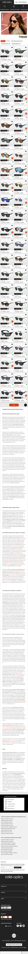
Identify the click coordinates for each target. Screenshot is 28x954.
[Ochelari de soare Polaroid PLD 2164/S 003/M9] (7, 214)
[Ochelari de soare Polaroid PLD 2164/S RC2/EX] (20, 229)
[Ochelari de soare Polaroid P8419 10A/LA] (20, 258)
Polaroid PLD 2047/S (10, 573)
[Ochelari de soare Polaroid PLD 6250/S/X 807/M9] (20, 392)
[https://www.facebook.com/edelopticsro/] (18, 926)
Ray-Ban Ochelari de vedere (7, 839)
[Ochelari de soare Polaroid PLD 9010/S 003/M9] (20, 65)
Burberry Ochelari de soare (7, 833)
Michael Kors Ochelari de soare (8, 828)
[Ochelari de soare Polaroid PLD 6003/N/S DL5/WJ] (7, 377)
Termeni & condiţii (6, 947)
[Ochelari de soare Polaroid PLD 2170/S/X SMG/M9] (20, 95)
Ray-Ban (10, 613)
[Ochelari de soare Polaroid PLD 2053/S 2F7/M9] (20, 333)
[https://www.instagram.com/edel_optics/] (21, 926)
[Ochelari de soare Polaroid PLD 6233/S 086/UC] (20, 273)
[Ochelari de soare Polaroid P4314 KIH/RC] (20, 288)
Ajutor (2, 898)
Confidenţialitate (14, 947)
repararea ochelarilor (16, 741)
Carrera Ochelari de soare (7, 823)
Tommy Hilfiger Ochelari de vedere (9, 852)
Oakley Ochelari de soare (6, 820)
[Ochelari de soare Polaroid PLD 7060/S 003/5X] (20, 169)
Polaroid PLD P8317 (19, 564)
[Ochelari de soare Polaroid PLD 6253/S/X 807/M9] (7, 229)
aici (4, 715)
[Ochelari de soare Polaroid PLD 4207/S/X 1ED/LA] (7, 318)
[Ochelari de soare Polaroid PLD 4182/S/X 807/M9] (7, 110)
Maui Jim (20, 625)
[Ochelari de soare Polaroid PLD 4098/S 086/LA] (7, 303)
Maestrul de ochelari (6, 580)
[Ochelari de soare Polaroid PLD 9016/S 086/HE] (7, 125)
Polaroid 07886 (22, 538)
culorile (9, 675)
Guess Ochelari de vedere (7, 849)
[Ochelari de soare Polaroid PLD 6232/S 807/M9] (20, 303)
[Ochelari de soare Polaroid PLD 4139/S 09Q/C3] (7, 65)
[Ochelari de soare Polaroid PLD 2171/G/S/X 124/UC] (7, 362)
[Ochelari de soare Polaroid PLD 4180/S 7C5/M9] (7, 273)
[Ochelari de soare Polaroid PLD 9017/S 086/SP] (20, 140)
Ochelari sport (24, 9)
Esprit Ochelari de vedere (7, 854)
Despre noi (3, 886)
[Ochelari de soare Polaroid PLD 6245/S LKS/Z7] (20, 199)
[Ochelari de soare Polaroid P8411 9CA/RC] (20, 51)
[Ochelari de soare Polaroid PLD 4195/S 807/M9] (7, 392)
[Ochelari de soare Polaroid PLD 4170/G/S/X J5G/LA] (20, 155)
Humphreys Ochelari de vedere (8, 843)
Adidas (13, 613)
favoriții (9, 693)
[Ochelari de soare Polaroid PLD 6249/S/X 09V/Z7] (20, 125)
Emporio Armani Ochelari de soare (9, 826)
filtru (4, 41)
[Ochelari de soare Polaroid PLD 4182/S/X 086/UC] (7, 258)
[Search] (4, 6)
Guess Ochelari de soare (6, 830)
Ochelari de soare (4, 9)
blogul (16, 738)
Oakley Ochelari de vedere (7, 841)
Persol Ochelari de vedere (7, 847)
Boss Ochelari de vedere (6, 851)
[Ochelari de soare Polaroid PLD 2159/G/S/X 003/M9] (20, 347)
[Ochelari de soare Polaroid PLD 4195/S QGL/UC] (7, 184)
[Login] (14, 6)
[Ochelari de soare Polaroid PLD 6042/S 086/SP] (7, 80)
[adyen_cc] (2, 908)
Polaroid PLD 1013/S (13, 545)
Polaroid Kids (17, 674)
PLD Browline (15, 726)
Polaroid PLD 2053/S (14, 575)
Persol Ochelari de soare (6, 822)
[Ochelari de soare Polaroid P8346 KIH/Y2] (20, 244)
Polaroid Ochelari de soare (7, 825)
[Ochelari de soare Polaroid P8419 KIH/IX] (7, 347)
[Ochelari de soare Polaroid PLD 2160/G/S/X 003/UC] (7, 51)
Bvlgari (16, 613)
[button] (7, 2)
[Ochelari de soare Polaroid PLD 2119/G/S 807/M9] (20, 214)
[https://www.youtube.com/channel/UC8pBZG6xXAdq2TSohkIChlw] (23, 926)
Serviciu (3, 892)
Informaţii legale (22, 947)
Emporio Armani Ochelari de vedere (9, 846)
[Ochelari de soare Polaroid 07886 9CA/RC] (7, 333)
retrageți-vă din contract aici (14, 944)
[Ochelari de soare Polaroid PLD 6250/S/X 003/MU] (7, 155)
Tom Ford (8, 564)
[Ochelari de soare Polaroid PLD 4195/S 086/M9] (20, 110)
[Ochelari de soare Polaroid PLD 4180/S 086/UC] (7, 288)
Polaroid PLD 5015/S (10, 562)
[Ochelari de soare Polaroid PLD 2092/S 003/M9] (20, 377)
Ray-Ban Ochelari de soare (7, 818)
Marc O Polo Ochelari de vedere (8, 844)
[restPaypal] (9, 908)
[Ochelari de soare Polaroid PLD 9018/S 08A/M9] (20, 362)
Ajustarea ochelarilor (7, 742)
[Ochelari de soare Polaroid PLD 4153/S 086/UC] (7, 244)
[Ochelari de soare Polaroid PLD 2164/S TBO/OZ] (7, 169)
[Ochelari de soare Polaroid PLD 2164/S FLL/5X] (7, 199)
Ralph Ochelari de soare (6, 831)
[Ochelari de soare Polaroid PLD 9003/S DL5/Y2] (7, 140)
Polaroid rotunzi (22, 726)
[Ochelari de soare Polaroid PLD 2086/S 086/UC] (20, 184)
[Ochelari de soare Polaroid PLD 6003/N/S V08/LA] (20, 80)
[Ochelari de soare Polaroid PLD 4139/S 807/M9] (7, 95)
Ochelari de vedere (15, 9)
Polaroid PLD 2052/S (17, 554)
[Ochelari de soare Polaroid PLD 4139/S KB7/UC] (20, 318)
